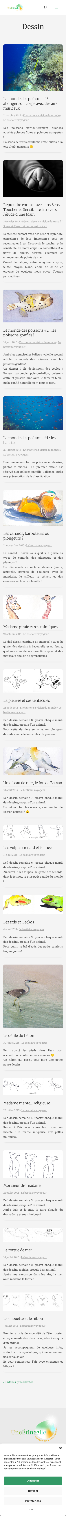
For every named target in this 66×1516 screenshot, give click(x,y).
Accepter (33, 1480)
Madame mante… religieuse (26, 1103)
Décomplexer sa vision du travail (41, 221)
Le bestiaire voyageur (16, 120)
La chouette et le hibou (23, 1318)
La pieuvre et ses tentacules (26, 700)
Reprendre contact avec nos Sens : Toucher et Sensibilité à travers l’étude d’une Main (32, 209)
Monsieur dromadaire (22, 1185)
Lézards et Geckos (18, 922)
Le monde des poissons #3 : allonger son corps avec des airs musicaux (30, 103)
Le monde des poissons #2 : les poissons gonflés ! (29, 332)
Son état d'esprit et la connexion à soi (25, 226)
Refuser (33, 1491)
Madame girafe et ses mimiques (30, 626)
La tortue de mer (17, 1250)
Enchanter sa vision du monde (41, 115)
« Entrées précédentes (18, 1382)
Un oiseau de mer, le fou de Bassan (32, 782)
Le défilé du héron (18, 1035)
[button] (60, 1448)
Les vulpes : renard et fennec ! (28, 847)
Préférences (33, 1501)
